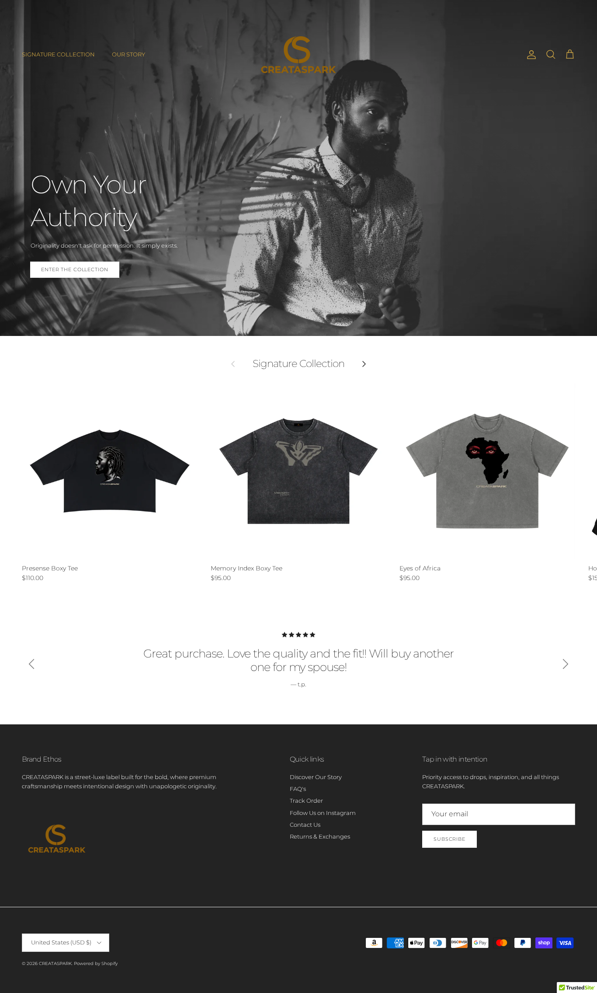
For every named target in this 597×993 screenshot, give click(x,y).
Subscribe (449, 839)
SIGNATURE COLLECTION (58, 54)
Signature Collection (299, 364)
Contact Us (305, 824)
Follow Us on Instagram (323, 812)
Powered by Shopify (96, 963)
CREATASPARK (55, 963)
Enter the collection (74, 269)
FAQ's (298, 788)
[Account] (530, 54)
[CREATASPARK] (298, 55)
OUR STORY (128, 54)
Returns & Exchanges (320, 836)
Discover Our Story (316, 776)
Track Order (306, 800)
